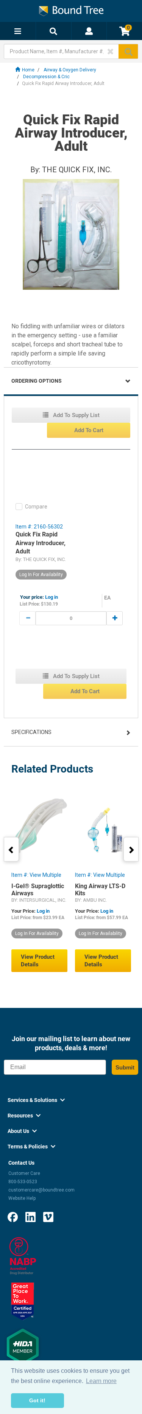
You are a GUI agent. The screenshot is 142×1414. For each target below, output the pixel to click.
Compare (36, 507)
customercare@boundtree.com (41, 1190)
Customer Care (24, 1173)
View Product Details (38, 960)
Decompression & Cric (46, 76)
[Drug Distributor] (23, 1256)
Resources (24, 1116)
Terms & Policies (31, 1147)
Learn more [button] (101, 1381)
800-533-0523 (22, 1181)
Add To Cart (88, 430)
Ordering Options (36, 381)
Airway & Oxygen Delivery (70, 70)
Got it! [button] (37, 1400)
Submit (124, 1067)
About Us (22, 1131)
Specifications (31, 732)
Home (28, 70)
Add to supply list (75, 415)
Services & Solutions (36, 1100)
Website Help (22, 1198)
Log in (51, 597)
